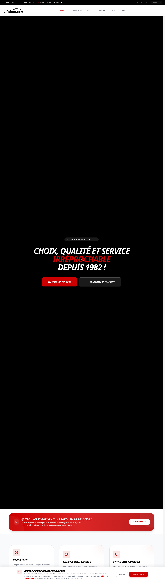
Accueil (63, 10)
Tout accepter (138, 574)
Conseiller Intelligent (102, 282)
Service (101, 10)
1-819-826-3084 (28, 2)
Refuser (122, 574)
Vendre (90, 10)
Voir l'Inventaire (61, 282)
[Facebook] (137, 2)
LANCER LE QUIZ (138, 522)
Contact (114, 10)
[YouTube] (146, 2)
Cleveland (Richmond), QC (51, 2)
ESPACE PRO (156, 2)
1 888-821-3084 (10, 2)
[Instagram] (141, 2)
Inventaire (77, 10)
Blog (124, 10)
